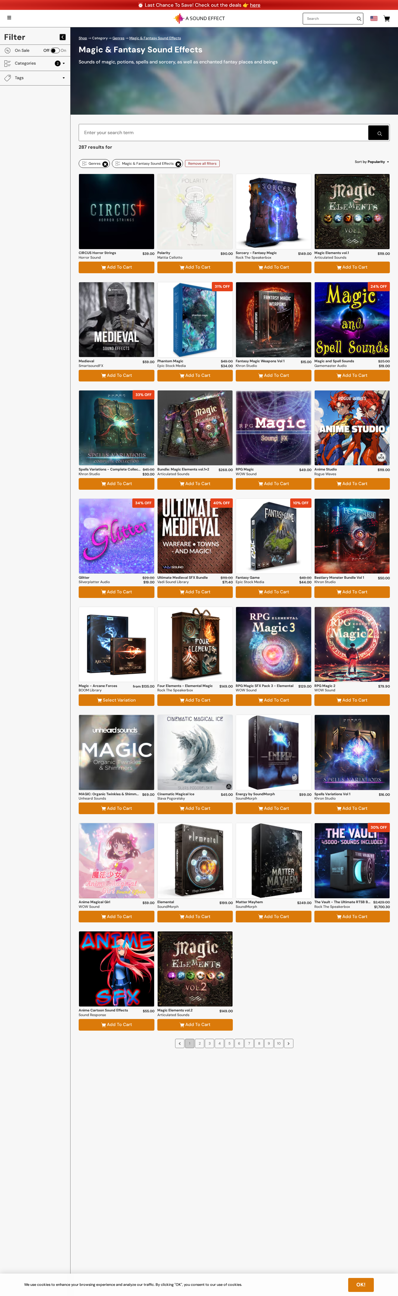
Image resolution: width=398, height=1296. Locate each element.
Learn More (116, 233)
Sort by (370, 161)
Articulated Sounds (330, 257)
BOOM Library (90, 690)
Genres (118, 38)
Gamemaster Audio (330, 366)
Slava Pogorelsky (171, 798)
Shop (83, 38)
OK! (361, 1284)
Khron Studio (246, 366)
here (255, 5)
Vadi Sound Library (173, 582)
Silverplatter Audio (94, 582)
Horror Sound (90, 257)
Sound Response (92, 1015)
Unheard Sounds (92, 798)
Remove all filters (202, 163)
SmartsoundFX (91, 366)
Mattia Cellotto (169, 257)
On (63, 50)
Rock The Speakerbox (253, 257)
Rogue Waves (325, 474)
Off (46, 50)
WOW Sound (246, 474)
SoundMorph (246, 798)
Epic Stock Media (171, 366)
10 (279, 1043)
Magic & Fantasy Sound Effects (155, 38)
